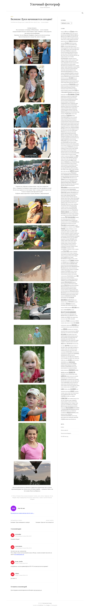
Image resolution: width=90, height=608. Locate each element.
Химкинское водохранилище (73, 269)
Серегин (65, 237)
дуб (69, 322)
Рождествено (69, 223)
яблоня (72, 419)
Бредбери (77, 84)
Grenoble (62, 44)
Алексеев (74, 65)
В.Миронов (75, 88)
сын (68, 398)
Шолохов (70, 285)
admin (17, 573)
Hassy (66, 44)
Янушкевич (76, 292)
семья (68, 385)
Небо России (64, 193)
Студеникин (63, 249)
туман (75, 401)
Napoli (65, 47)
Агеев (65, 64)
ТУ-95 (62, 252)
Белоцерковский (71, 79)
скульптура (65, 386)
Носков (77, 201)
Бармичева (70, 76)
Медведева (71, 179)
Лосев (51, 496)
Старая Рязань (68, 246)
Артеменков (68, 71)
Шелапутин (63, 283)
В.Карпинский (63, 88)
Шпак (73, 285)
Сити (69, 240)
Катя (76, 140)
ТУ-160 (68, 252)
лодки (74, 343)
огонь (62, 358)
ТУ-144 (65, 252)
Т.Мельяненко (75, 251)
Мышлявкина (72, 189)
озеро (69, 358)
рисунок (62, 380)
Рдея (78, 221)
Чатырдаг (62, 277)
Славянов (71, 240)
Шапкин (62, 282)
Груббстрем (74, 109)
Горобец (69, 107)
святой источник (69, 383)
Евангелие (66, 121)
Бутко (14, 496)
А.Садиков (66, 59)
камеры (73, 334)
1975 (67, 35)
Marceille (67, 46)
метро (68, 350)
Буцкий (62, 87)
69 (76, 31)
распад (67, 377)
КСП (61, 137)
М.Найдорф (68, 166)
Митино (62, 183)
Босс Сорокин (63, 84)
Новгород (68, 198)
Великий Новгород (64, 96)
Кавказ (64, 137)
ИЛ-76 (66, 130)
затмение (76, 326)
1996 (77, 36)
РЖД (76, 220)
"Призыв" (62, 31)
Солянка (74, 241)
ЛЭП (61, 157)
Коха (65, 149)
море (76, 351)
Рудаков (76, 225)
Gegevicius (74, 43)
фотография (69, 407)
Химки (68, 269)
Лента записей (64, 430)
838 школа (71, 33)
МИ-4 (74, 167)
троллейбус (65, 401)
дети (39, 496)
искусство (63, 332)
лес (77, 341)
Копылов (74, 146)
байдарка (71, 301)
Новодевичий (76, 198)
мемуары (75, 348)
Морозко (73, 185)
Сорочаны (69, 243)
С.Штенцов (62, 230)
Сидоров (67, 238)
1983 (62, 36)
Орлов (73, 205)
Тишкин (75, 255)
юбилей (66, 419)
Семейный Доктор (76, 233)
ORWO (65, 49)
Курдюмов (70, 154)
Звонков (72, 125)
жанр (77, 322)
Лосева (77, 161)
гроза (62, 318)
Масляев (75, 177)
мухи (66, 353)
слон (70, 386)
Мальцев (73, 173)
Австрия (76, 62)
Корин (77, 146)
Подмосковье (70, 217)
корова (74, 338)
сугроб (70, 396)
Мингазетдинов (65, 182)
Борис (72, 82)
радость (71, 376)
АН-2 (73, 61)
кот (67, 340)
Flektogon (75, 41)
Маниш (71, 174)
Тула (68, 260)
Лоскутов (63, 163)
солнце (73, 389)
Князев (62, 145)
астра (75, 299)
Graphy (48, 605)
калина (70, 334)
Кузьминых (76, 152)
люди (67, 345)
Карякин (70, 140)
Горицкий (66, 107)
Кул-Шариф (63, 154)
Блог (12, 16)
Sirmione (66, 53)
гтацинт (66, 318)
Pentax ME (74, 49)
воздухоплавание (28, 496)
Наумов (77, 192)
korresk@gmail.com (19, 554)
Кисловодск (63, 143)
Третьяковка (64, 258)
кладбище (65, 337)
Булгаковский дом (67, 85)
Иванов (63, 131)
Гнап (69, 106)
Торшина (72, 257)
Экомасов (74, 286)
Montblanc (62, 47)
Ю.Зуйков (74, 288)
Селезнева (71, 233)
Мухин (68, 189)
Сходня (66, 251)
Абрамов (62, 62)
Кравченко (70, 149)
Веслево (67, 97)
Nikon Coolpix (73, 47)
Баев (62, 74)
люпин (70, 345)
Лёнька (62, 166)
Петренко (63, 213)
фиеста (62, 406)
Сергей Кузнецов (63, 236)
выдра (69, 315)
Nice (67, 47)
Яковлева (63, 292)
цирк (76, 412)
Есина (62, 124)
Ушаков (67, 263)
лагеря (74, 341)
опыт (64, 360)
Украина (65, 262)
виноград (62, 309)
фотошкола (63, 410)
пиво (65, 366)
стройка (63, 396)
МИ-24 (62, 169)
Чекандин (68, 277)
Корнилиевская (63, 148)
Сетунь (71, 237)
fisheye (71, 41)
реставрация (69, 379)
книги (74, 337)
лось (75, 343)
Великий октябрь (74, 96)
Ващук (64, 94)
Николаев (72, 196)
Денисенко (68, 113)
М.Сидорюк (63, 167)
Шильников (71, 283)
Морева (70, 185)
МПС (68, 171)
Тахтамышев (69, 254)
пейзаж (74, 363)
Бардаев (66, 76)
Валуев (77, 92)
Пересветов (75, 210)
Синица (66, 240)
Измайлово (62, 133)
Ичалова (63, 136)
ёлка (75, 419)
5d (64, 31)
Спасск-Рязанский (64, 244)
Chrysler (62, 39)
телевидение (67, 400)
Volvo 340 (73, 55)
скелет (62, 386)
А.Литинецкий (70, 58)
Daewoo (65, 39)
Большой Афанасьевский (67, 82)
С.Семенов (75, 228)
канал (68, 335)
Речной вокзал (64, 223)
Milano (70, 46)
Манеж (62, 174)
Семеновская (66, 234)
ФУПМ (72, 263)
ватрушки (75, 305)
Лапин (67, 157)
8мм (67, 31)
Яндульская (71, 292)
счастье (64, 398)
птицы (66, 373)
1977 (69, 35)
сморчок (76, 386)
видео (78, 307)
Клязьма (77, 143)
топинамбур (74, 400)
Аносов (71, 69)
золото (72, 329)
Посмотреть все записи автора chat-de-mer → (22, 513)
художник (63, 412)
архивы (64, 300)
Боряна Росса (76, 82)
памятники (63, 362)
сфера (73, 396)
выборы (65, 315)
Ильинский (68, 133)
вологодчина (64, 313)
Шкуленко (62, 285)
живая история (69, 325)
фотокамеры (72, 409)
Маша (62, 179)
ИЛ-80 (71, 130)
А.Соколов (73, 59)
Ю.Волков (70, 288)
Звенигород (67, 125)
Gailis (71, 43)
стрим (75, 394)
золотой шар (76, 329)
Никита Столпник (63, 195)
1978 (72, 35)
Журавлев (68, 124)
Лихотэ (62, 161)
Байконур (73, 74)
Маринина (67, 176)
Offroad (78, 47)
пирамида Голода (74, 366)
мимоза (73, 350)
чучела (76, 415)
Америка (74, 67)
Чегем (65, 277)
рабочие (67, 376)
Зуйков (70, 128)
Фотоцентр (69, 266)
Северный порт (67, 233)
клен (71, 337)
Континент (65, 146)
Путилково (73, 218)
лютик (72, 345)
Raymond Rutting (66, 52)
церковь (73, 412)
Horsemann (69, 44)
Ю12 (61, 291)
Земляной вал (76, 125)
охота (77, 360)
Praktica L (68, 50)
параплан (67, 363)
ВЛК (76, 90)
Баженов (65, 74)
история (63, 334)
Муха (65, 189)
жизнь (42, 496)
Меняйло (72, 181)
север (62, 385)
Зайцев (75, 124)
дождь (77, 320)
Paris (71, 49)
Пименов (67, 215)
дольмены (62, 322)
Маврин (14, 497)
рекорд (75, 377)
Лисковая (74, 160)
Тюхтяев (77, 260)
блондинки (63, 305)
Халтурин (70, 267)
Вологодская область (64, 100)
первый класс (70, 365)
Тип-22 (70, 255)
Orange (62, 49)
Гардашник (62, 104)
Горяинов (75, 107)
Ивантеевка (70, 131)
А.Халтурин (66, 61)
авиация (67, 295)
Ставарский (63, 246)
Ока (67, 204)
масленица (75, 347)
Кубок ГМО (72, 152)
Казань (71, 137)
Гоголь (78, 106)
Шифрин (76, 283)
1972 (64, 35)
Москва (64, 187)
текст (63, 400)
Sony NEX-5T (75, 53)
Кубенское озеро (67, 152)
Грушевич (62, 110)
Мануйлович (75, 174)
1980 (76, 35)
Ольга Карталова (63, 205)
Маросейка (76, 176)
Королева (70, 148)
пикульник (68, 366)
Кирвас (72, 142)
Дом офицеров (66, 118)
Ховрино (63, 271)
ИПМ (73, 130)
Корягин (76, 148)
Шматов (66, 285)
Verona (67, 55)
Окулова (69, 204)
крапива (72, 340)
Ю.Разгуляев (75, 289)
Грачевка (67, 109)
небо (68, 355)
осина (73, 360)
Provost (62, 52)
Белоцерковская (64, 79)
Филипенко (62, 266)
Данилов (63, 112)
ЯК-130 (69, 291)
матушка (65, 348)
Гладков (67, 106)
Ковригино (69, 145)
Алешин (77, 65)
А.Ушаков (63, 61)
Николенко (62, 198)
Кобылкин (64, 145)
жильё (78, 325)
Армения (63, 71)
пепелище (62, 365)
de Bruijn (68, 39)
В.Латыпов (71, 88)
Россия (63, 225)
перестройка (74, 365)
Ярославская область (68, 294)
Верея (65, 97)
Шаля (69, 280)
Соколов (68, 241)
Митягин (69, 183)
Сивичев (76, 237)
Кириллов (74, 142)
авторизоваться (38, 590)
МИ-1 (70, 167)
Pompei (64, 50)
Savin (62, 53)
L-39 (64, 46)
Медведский (64, 181)
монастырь (69, 351)
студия (67, 396)
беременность (73, 303)
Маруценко (66, 177)
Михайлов (63, 185)
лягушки (75, 345)
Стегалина (63, 247)
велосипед (62, 307)
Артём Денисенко (75, 71)
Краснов (74, 149)
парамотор (63, 363)
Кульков (66, 154)
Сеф (73, 237)
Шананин (72, 280)
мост (78, 351)
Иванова (66, 131)
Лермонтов (62, 160)
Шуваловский (76, 285)
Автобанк (62, 64)
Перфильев (75, 211)
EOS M (77, 39)
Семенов (62, 234)
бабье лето (66, 301)
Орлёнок (75, 205)
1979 (73, 35)
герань (62, 317)
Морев (66, 185)
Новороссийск (67, 199)
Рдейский (74, 221)
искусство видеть (68, 332)
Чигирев (72, 279)
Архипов (62, 73)
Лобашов (66, 162)
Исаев (74, 134)
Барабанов (62, 76)
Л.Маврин (71, 155)
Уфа (61, 263)
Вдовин (67, 94)
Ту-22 (66, 260)
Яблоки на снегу (74, 291)
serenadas (18, 534)
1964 (77, 33)
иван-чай (63, 331)
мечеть (70, 350)
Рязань (63, 228)
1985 (63, 36)
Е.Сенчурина (63, 121)
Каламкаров (74, 137)
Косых (62, 149)
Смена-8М (62, 241)
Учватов (64, 263)
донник (65, 322)
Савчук (41, 497)
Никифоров (67, 196)
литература (69, 343)
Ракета (66, 221)
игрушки (66, 331)
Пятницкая (74, 220)
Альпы (65, 67)
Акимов (71, 64)
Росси (72, 223)
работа (63, 376)
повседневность (64, 367)
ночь (66, 356)
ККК (75, 136)
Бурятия (74, 85)
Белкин (71, 78)
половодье (66, 370)
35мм (72, 31)
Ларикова (46, 496)
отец (75, 360)
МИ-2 (72, 167)
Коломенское (76, 145)
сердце (70, 385)
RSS (72, 52)
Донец (69, 118)
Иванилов (75, 130)
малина (66, 347)
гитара (65, 317)
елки (74, 322)
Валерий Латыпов (67, 92)
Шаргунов (74, 282)
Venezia (64, 55)
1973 (65, 35)
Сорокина (66, 243)
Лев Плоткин (76, 157)
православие (66, 372)
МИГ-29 (65, 171)
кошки (69, 340)
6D (65, 31)
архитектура (70, 299)
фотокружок (77, 409)
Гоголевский (74, 106)
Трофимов (69, 258)
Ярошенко (73, 294)
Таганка (71, 252)
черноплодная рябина (66, 415)
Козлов (72, 145)
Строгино (72, 247)
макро (64, 347)
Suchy (62, 55)
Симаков (62, 240)
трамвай (62, 401)
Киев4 (62, 142)
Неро (68, 193)
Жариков (65, 124)
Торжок (69, 257)
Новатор (66, 198)
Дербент (72, 113)
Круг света (69, 151)
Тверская (72, 254)
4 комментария (44, 22)
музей (62, 353)
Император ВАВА (73, 133)
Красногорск (63, 151)
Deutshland (71, 39)
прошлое (63, 374)
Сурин (62, 251)
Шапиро (76, 280)
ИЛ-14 (62, 130)
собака (65, 389)
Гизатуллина (74, 104)
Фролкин (63, 267)
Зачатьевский (63, 125)
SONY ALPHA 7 (70, 53)
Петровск (73, 213)
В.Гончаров (65, 87)
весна (74, 307)
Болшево (62, 82)
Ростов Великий (70, 225)
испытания (76, 332)
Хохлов (62, 272)
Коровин (67, 148)
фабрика (69, 404)
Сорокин (62, 243)
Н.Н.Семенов (68, 190)
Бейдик (62, 77)
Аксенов (63, 65)
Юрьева (66, 291)
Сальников (67, 231)
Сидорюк (72, 239)
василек (72, 305)
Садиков (76, 230)
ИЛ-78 (68, 130)
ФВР (70, 263)
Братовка (67, 84)
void (70, 55)
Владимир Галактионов (72, 97)
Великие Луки (20, 496)
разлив (76, 376)
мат (77, 347)
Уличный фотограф (45, 4)
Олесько (72, 204)
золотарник (69, 329)
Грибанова (70, 109)
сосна (77, 389)
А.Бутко (69, 56)
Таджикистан (75, 252)
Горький (73, 107)
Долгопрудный (65, 117)
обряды (73, 356)
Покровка (77, 217)
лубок (77, 343)
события (68, 389)
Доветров (73, 115)
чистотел (73, 415)
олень (78, 358)
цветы (69, 412)
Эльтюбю (66, 288)
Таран (62, 254)
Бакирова (77, 74)
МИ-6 (77, 167)
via (68, 55)
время (62, 315)
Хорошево (75, 271)
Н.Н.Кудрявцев (63, 190)
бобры (66, 305)
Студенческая (69, 249)
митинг (76, 350)
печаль (62, 366)
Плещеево (75, 215)
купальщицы (67, 341)
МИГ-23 (71, 169)
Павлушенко (75, 208)
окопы (73, 358)
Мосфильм (74, 187)
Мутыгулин (62, 189)
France (67, 43)
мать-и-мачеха (71, 348)
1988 (67, 36)
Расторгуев (69, 221)
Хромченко (70, 276)
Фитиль (66, 266)
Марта (62, 177)
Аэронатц (67, 73)
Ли (65, 160)
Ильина (66, 133)
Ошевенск (62, 208)
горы (71, 317)
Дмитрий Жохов (63, 115)
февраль (75, 404)
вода (68, 309)
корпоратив (63, 340)
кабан (67, 334)
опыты (67, 360)
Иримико (70, 134)
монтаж (73, 351)
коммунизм (63, 338)
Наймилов (68, 192)
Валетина (74, 92)
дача (69, 318)
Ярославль (63, 294)
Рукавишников (65, 226)
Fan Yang (64, 41)
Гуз (68, 110)
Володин (69, 100)
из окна (69, 331)
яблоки (70, 419)
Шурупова (63, 286)
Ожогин (63, 204)
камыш (62, 335)
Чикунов (76, 279)
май (61, 347)
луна (61, 345)
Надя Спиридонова (22, 497)
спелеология (63, 391)
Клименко (74, 143)
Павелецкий (71, 208)
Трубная (76, 258)
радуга (73, 376)
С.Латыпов (71, 228)
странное (72, 394)
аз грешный (70, 297)
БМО (78, 73)
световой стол (75, 382)
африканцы (62, 301)
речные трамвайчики (75, 379)
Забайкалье (72, 124)
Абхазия (73, 62)
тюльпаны (66, 403)
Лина (71, 160)
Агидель (68, 64)
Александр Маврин (68, 65)
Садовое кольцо (63, 231)
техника (70, 400)
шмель (67, 417)
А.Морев (62, 59)
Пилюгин (64, 215)
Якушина (67, 292)
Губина (65, 110)
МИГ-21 (68, 169)
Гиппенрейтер (63, 106)
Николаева (75, 196)
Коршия (73, 148)
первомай (65, 365)
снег (62, 389)
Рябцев (77, 226)
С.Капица (67, 228)
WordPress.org (64, 436)
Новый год (68, 201)
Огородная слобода (71, 202)
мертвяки (62, 350)
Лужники (71, 163)
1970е (62, 35)
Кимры (69, 142)
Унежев (72, 262)
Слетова (75, 240)
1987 (65, 36)
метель (65, 350)
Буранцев (71, 85)
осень (70, 360)
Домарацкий (75, 117)
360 (64, 33)
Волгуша (73, 99)
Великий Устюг (69, 96)
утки (64, 404)
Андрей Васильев (67, 68)
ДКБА (77, 110)
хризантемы (73, 410)
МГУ (68, 167)
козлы (76, 337)
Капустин (63, 140)
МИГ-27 (62, 171)
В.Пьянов (66, 90)
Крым (72, 151)
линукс (65, 343)
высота (72, 315)
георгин (76, 315)
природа (72, 372)
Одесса (75, 202)
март (71, 347)
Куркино (74, 154)
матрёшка (62, 348)
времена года (73, 313)
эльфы (74, 417)
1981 (77, 35)
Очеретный (74, 207)
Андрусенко (63, 69)
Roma (71, 52)
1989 (69, 36)
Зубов (68, 128)
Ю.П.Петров (70, 289)
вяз (74, 315)
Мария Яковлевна (72, 176)
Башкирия (77, 76)
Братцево (72, 84)
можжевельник (63, 351)
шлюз (65, 417)
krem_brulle (19, 561)
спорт (72, 391)
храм (70, 410)
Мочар (77, 187)
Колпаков (62, 146)
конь (72, 338)
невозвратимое (63, 356)
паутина (71, 363)
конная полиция (68, 338)
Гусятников (74, 110)
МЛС (67, 171)
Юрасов (63, 291)
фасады (72, 404)
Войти (62, 427)
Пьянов (66, 220)
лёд (77, 345)
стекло (69, 392)
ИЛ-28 (64, 130)
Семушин (70, 234)
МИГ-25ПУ (77, 169)
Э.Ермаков (71, 286)
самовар (62, 382)
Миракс (70, 182)
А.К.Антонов (64, 58)
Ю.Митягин (66, 289)
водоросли (72, 309)
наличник (76, 353)
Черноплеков (64, 279)
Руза (61, 226)
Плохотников (63, 217)
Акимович (73, 64)
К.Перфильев (67, 136)
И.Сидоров (77, 128)
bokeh (72, 37)
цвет (65, 412)
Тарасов (65, 254)
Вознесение (67, 99)
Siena (63, 53)
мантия (69, 347)
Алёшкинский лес (70, 67)
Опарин (70, 205)
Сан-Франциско (72, 231)
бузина (69, 305)
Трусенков (63, 260)
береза (68, 303)
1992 (72, 36)
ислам (72, 332)
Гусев (70, 110)
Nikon (69, 47)
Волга (70, 99)
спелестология (67, 391)
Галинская (68, 103)
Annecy (65, 37)
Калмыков (66, 139)
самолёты (66, 382)
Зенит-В (63, 127)
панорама (72, 362)
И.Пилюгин (73, 128)
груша (64, 318)
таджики (71, 398)
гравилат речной (75, 317)
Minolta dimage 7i (74, 46)
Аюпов (71, 73)
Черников (72, 277)
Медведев (66, 179)
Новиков (72, 198)
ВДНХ (73, 90)
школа (62, 417)
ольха (62, 360)
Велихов (62, 97)
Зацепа (77, 124)
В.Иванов (73, 87)
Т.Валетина (71, 251)
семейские (65, 385)
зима (65, 329)
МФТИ (72, 171)
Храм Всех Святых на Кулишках (69, 272)
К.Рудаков (72, 136)
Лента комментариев (66, 433)
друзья (68, 322)
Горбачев (62, 107)
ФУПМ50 (76, 263)
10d (69, 31)
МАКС (66, 167)
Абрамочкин (66, 62)
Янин (74, 292)
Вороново (74, 100)
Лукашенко (75, 163)
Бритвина (62, 85)
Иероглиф (74, 131)
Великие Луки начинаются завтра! (20, 522)
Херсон (65, 269)
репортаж (63, 379)
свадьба (70, 382)
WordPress (40, 605)
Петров (67, 213)
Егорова (73, 121)
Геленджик (69, 104)
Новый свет (73, 201)
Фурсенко (66, 267)
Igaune (76, 44)
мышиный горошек (71, 353)
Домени (62, 118)
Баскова (74, 76)
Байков (70, 74)
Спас (75, 243)
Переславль (65, 212)
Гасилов (66, 104)
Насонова (29, 497)
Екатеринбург (77, 121)
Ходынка (67, 271)
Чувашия (66, 280)
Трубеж (73, 258)
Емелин (62, 122)
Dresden (74, 39)
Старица (72, 246)
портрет (72, 370)
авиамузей (63, 295)
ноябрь (69, 356)
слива (68, 386)
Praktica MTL (74, 50)
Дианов (75, 113)
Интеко (62, 134)
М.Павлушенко (74, 166)
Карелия (67, 140)
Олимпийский (76, 204)
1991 (70, 36)
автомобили (73, 295)
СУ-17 (70, 230)
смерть (73, 386)
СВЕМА (66, 230)
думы (72, 322)
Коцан (67, 149)
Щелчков (67, 286)
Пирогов (71, 215)
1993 (74, 36)
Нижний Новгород (75, 193)
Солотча (71, 241)
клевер (69, 337)
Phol (62, 50)
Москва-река (69, 187)
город (68, 317)
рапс (64, 377)
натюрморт (64, 355)
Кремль (66, 151)
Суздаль (72, 249)
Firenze (67, 41)
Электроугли (63, 288)
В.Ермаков (69, 87)
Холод (72, 271)
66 (74, 31)
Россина (74, 223)
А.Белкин (62, 56)
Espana (62, 41)
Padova (68, 49)
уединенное (73, 403)
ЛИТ (77, 156)
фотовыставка (63, 407)
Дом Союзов (71, 117)
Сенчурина (74, 234)
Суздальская (76, 249)
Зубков (66, 128)
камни (76, 334)
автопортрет (64, 297)
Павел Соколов (66, 208)
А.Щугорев (70, 61)
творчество (75, 398)
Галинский (73, 103)
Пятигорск (70, 220)
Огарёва (66, 202)
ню (70, 356)
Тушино (71, 260)
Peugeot (77, 49)
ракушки (62, 377)
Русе (68, 226)
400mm (67, 33)
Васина (62, 94)
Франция (74, 266)
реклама (72, 377)
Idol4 (73, 44)
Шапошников (68, 282)
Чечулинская (69, 279)
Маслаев (72, 177)
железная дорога (63, 325)
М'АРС (64, 166)
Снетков (65, 241)
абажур (77, 294)
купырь (71, 341)
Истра (76, 134)
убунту (70, 403)
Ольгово (67, 205)
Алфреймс (62, 67)
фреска (67, 410)
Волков (76, 99)
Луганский (67, 163)
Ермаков (72, 122)
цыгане (66, 414)
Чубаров (32, 499)
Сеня (77, 234)
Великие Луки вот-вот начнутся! (45, 522)
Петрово (70, 213)
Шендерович (67, 283)
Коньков (70, 146)
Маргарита (62, 176)
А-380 (78, 55)
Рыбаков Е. (70, 226)
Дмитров (69, 115)
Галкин (35, 496)
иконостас (73, 331)
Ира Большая (67, 134)
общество (76, 356)
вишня (65, 309)
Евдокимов (70, 121)
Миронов (74, 182)
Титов (73, 255)
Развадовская (63, 221)
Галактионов (64, 103)
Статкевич (76, 246)
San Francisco (75, 52)
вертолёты (69, 307)
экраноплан (71, 417)
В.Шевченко (70, 90)
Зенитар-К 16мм (67, 127)
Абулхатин (70, 62)
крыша (77, 340)
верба (65, 307)
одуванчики (65, 358)
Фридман (77, 266)
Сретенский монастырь (72, 244)
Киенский (65, 142)
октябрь (76, 358)
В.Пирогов (62, 90)
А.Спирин (76, 59)
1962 (75, 33)
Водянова (63, 99)
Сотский (73, 243)
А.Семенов (69, 59)
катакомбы (72, 335)
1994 (75, 36)
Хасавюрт (62, 269)
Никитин (68, 195)
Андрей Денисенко (74, 68)
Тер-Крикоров (66, 255)
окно (71, 358)
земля (62, 329)
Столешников (69, 247)
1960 (73, 33)
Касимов (73, 140)
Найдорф (63, 192)
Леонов (75, 158)
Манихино (67, 174)
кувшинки (63, 341)
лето (62, 343)
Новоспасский (72, 199)
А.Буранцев (65, 56)
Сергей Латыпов (47, 497)
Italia (62, 46)
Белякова (75, 79)
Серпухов (68, 237)
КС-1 (77, 136)
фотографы (66, 409)
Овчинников (63, 202)
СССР (68, 230)
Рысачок (74, 226)
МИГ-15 (64, 169)
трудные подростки (71, 401)
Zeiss (76, 55)
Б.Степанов (75, 73)
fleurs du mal (63, 43)
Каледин (77, 137)
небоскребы (72, 355)
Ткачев (62, 257)
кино (62, 337)
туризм (62, 403)
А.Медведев (74, 58)
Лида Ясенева (68, 160)
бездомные (75, 301)
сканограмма (74, 385)
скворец (78, 385)
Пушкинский (63, 220)
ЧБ (77, 276)
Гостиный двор (63, 109)
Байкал (68, 74)
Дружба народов (73, 118)
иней (77, 331)
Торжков (65, 257)
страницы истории (66, 394)
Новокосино (63, 199)
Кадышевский (67, 137)
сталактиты (76, 391)
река (69, 377)
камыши (65, 335)
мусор (64, 353)
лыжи (63, 345)
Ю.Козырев (62, 289)
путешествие (71, 374)
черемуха (70, 414)
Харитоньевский (74, 267)
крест (74, 340)
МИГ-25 (74, 169)
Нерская (70, 193)
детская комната (72, 320)
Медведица (75, 179)
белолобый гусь (63, 303)
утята (66, 404)
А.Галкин (72, 56)
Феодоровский (69, 265)
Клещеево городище (69, 143)
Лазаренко (64, 157)
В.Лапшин (67, 88)
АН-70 (75, 61)
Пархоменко (36, 497)
